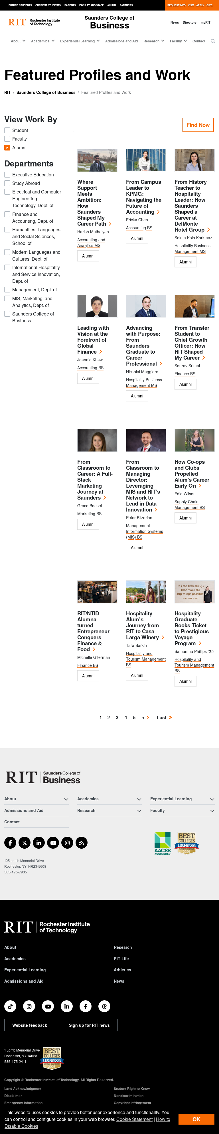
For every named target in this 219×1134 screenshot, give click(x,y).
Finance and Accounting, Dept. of (32, 217)
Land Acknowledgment (22, 1088)
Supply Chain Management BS (190, 504)
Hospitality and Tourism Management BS (146, 658)
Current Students (48, 5)
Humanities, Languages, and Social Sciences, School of (37, 236)
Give (209, 5)
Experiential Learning (25, 969)
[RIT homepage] (34, 22)
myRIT (205, 22)
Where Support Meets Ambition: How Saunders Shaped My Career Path (91, 202)
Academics (15, 958)
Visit (191, 5)
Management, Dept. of (34, 289)
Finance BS (185, 373)
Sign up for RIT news (89, 1025)
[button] (213, 41)
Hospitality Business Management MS (192, 248)
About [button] (16, 41)
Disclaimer (13, 1095)
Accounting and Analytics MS (91, 242)
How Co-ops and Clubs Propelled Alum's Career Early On (192, 473)
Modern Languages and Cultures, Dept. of (36, 255)
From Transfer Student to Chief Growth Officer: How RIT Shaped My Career (192, 342)
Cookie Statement (134, 1119)
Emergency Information (23, 1102)
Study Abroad (26, 183)
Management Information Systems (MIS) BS (144, 531)
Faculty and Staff (91, 5)
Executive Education (33, 174)
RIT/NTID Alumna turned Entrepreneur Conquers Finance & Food (93, 631)
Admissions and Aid (121, 41)
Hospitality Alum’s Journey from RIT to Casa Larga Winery (142, 625)
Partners (126, 5)
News (175, 22)
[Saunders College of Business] (44, 777)
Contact (198, 41)
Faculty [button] (176, 41)
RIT (7, 92)
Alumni (111, 5)
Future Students (20, 5)
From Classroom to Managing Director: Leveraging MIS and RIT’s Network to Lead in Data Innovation (143, 485)
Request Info (176, 5)
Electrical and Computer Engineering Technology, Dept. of (36, 198)
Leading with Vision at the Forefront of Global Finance (93, 339)
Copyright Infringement (132, 1102)
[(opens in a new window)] (10, 843)
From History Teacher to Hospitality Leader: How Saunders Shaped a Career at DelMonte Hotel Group (191, 205)
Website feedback (29, 1025)
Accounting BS (139, 227)
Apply (200, 5)
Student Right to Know (132, 1088)
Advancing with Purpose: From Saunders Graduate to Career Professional (143, 345)
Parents (70, 5)
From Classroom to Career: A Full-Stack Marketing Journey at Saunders (95, 479)
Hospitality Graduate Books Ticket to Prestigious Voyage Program (192, 628)
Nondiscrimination (128, 1095)
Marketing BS (89, 513)
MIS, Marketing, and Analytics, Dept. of (32, 301)
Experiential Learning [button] (77, 41)
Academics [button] (40, 41)
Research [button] (151, 41)
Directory (189, 22)
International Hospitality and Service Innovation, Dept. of (36, 274)
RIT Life (121, 958)
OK (196, 1119)
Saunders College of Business (46, 92)
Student (20, 130)
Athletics (122, 969)
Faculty (19, 138)
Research (123, 947)
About (10, 947)
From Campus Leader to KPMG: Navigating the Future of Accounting (143, 197)
